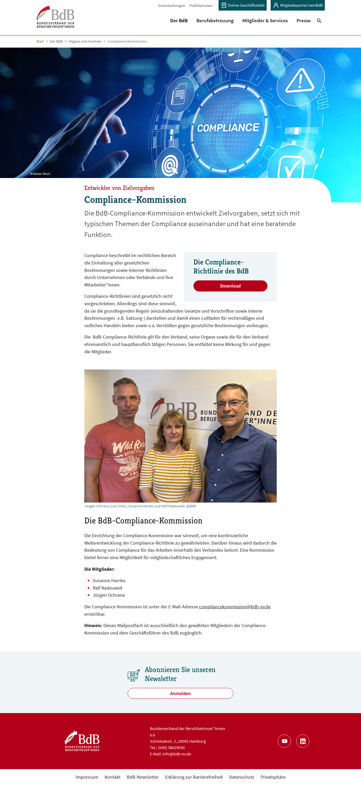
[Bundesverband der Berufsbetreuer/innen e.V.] (55, 20)
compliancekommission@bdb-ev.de (235, 607)
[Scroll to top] (348, 772)
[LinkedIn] (302, 741)
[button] (179, 20)
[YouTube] (284, 741)
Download (230, 286)
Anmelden (180, 693)
